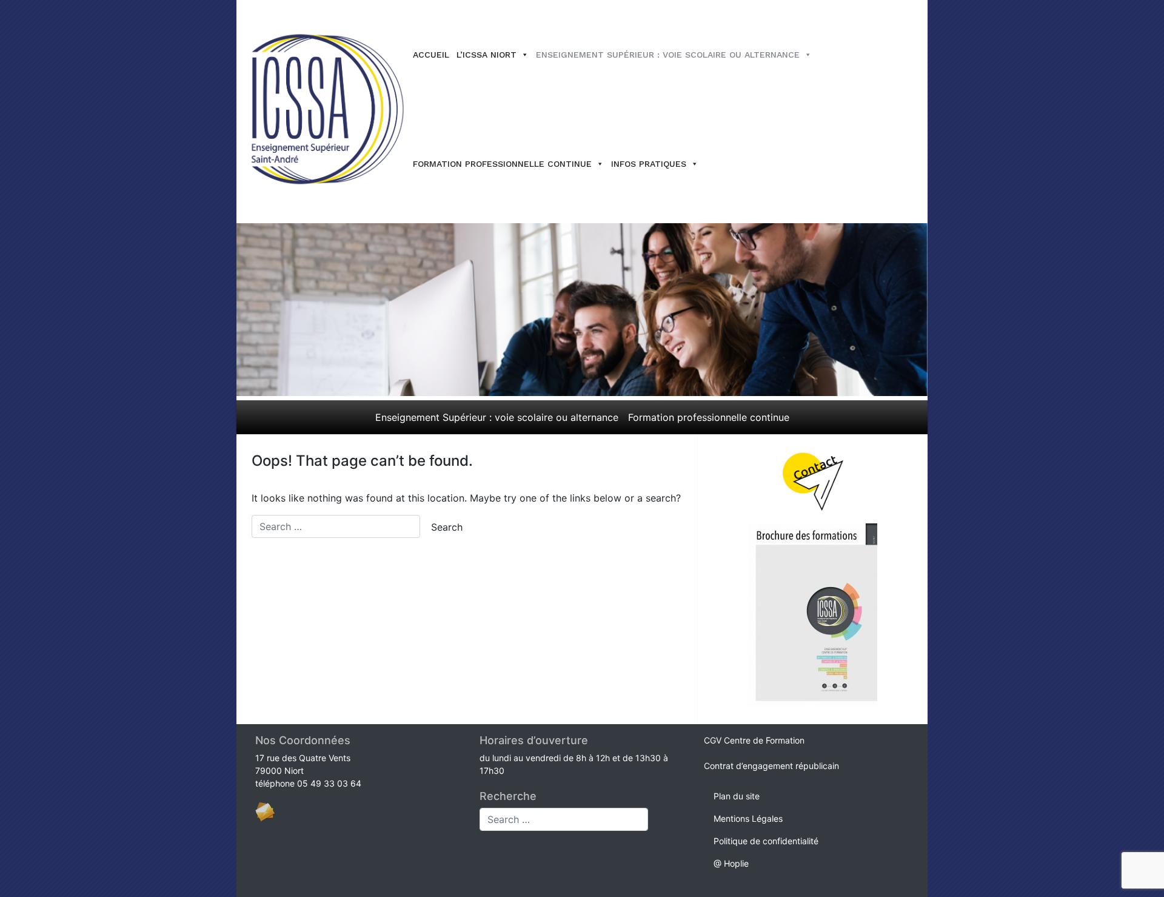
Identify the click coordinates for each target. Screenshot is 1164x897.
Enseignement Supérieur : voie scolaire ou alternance (668, 54)
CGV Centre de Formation (754, 740)
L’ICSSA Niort (487, 54)
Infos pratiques (648, 164)
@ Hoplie (731, 863)
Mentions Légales (748, 818)
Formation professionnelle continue (502, 164)
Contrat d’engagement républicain (771, 766)
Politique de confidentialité (766, 841)
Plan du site (737, 796)
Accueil (431, 54)
